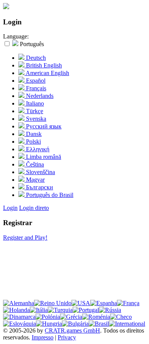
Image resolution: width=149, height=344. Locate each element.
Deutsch (35, 57)
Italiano (34, 103)
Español (34, 80)
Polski (32, 141)
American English (46, 73)
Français (35, 88)
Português (31, 44)
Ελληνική (36, 149)
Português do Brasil (48, 195)
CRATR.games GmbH (72, 330)
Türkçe (33, 111)
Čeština (34, 164)
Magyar (34, 179)
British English (43, 65)
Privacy (67, 337)
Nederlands (38, 96)
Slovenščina (39, 172)
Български (38, 187)
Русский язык (43, 126)
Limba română (42, 157)
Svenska (35, 118)
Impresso (42, 337)
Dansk (33, 134)
